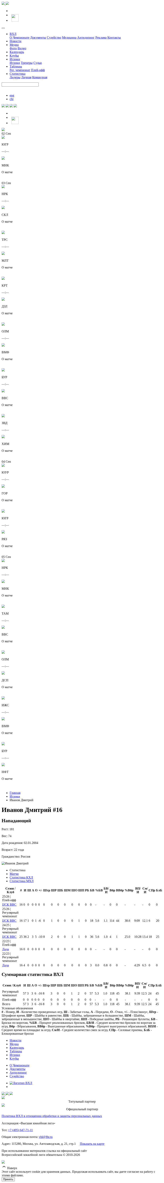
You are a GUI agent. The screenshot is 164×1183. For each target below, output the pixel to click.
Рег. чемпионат (20, 70)
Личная (26, 77)
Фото (13, 48)
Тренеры (27, 63)
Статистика (17, 73)
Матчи (14, 873)
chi (11, 99)
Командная (39, 77)
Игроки (15, 59)
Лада (5, 949)
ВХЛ (13, 34)
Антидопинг (86, 37)
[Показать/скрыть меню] (3, 28)
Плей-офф (38, 70)
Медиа (14, 44)
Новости (15, 41)
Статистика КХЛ (21, 877)
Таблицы (16, 66)
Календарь (17, 52)
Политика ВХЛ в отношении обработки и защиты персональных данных (52, 1116)
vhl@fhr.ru (46, 1137)
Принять (8, 1179)
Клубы (14, 55)
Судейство (54, 37)
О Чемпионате (19, 37)
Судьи (37, 63)
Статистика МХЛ (22, 881)
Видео (22, 48)
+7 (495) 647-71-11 (20, 1130)
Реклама (101, 37)
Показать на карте (92, 1143)
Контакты (114, 37)
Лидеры (15, 77)
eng (12, 95)
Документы (38, 37)
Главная (15, 792)
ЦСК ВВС (9, 904)
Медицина (69, 37)
